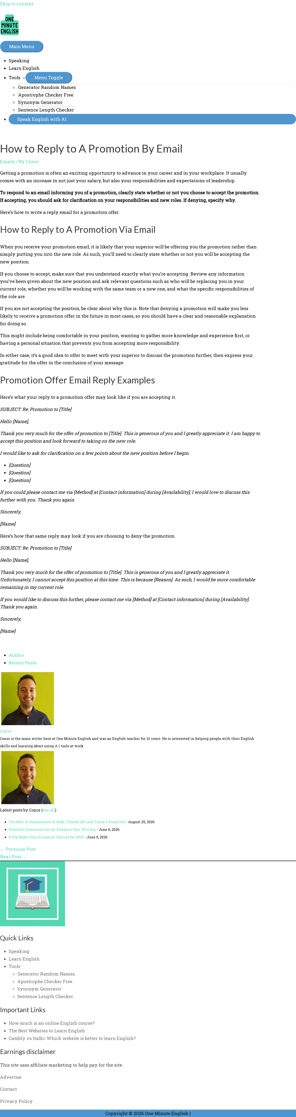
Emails (7, 161)
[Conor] (27, 723)
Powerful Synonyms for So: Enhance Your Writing (52, 829)
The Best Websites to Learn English (47, 1031)
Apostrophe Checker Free (45, 95)
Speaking (19, 60)
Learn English (24, 68)
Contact (8, 1089)
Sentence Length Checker (46, 110)
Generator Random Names (47, 87)
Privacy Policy (16, 1101)
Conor (5, 731)
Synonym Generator (40, 102)
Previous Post (18, 849)
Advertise (10, 1077)
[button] (152, 119)
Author (16, 655)
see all (49, 810)
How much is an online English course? (52, 1023)
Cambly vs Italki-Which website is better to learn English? (72, 1038)
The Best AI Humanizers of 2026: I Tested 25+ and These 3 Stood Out (67, 822)
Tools (14, 77)
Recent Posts (23, 663)
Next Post (13, 857)
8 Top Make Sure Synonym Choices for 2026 (46, 837)
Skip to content (16, 4)
